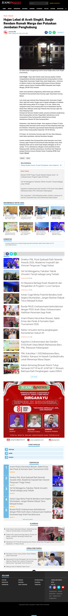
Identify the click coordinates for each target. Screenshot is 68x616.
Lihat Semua (34, 376)
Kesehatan (60, 8)
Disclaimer (59, 593)
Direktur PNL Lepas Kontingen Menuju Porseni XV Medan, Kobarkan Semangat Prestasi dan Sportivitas (21, 536)
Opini (52, 582)
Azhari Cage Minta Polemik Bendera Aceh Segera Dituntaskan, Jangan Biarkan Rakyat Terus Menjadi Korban (42, 297)
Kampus (11, 457)
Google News (52, 598)
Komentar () (60, 32)
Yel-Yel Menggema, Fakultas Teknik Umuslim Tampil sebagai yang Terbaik (40, 273)
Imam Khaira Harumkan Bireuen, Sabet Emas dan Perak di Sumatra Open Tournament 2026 (40, 321)
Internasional (39, 580)
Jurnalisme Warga (56, 580)
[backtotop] (34, 571)
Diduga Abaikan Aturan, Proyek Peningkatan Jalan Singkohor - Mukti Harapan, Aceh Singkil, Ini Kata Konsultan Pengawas (42, 165)
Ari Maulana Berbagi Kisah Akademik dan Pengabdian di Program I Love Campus (41, 284)
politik (46, 8)
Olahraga (39, 8)
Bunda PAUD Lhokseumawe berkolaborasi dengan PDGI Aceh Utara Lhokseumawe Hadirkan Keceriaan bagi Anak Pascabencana (42, 309)
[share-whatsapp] (54, 32)
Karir (50, 596)
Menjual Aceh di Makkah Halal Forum (18, 566)
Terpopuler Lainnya (27, 519)
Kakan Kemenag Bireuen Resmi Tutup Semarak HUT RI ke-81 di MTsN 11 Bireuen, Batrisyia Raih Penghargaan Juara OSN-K (42, 368)
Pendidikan (17, 8)
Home (4, 8)
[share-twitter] (50, 32)
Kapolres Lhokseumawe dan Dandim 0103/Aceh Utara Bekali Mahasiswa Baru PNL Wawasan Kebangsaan (41, 344)
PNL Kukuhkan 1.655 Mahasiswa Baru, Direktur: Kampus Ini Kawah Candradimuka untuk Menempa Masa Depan (42, 356)
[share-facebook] (46, 32)
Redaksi (60, 591)
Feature (52, 8)
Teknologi (38, 584)
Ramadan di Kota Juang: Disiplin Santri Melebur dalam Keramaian (21, 554)
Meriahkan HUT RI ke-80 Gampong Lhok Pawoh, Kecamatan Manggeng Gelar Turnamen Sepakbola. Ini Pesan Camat (33, 543)
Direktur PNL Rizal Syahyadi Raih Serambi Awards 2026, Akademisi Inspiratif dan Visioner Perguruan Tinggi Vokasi (41, 262)
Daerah (22, 158)
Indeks (10, 8)
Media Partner (57, 596)
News (28, 158)
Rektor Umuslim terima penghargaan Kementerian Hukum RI (39, 331)
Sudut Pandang (22, 584)
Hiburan (20, 580)
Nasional (25, 8)
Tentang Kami (53, 591)
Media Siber (52, 593)
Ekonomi (32, 8)
